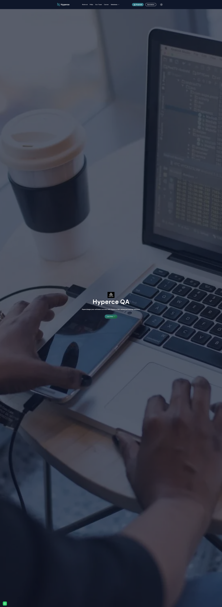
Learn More (110, 316)
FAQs (91, 4)
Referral (85, 4)
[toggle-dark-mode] (161, 4)
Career (106, 4)
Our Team (98, 4)
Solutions (114, 4)
